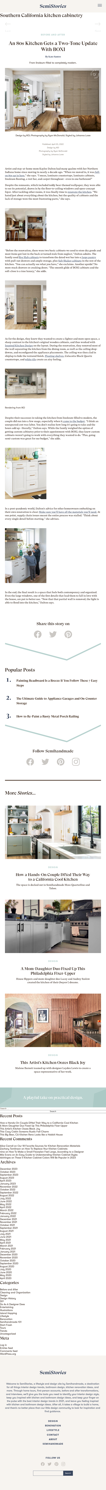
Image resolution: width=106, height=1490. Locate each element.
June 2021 (5, 1236)
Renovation (6, 1319)
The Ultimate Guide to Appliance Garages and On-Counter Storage (56, 701)
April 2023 (5, 1180)
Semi (53, 6)
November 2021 (8, 1222)
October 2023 (7, 1172)
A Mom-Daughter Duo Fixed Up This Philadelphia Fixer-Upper (53, 971)
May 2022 (5, 1204)
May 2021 (5, 1240)
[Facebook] (42, 1464)
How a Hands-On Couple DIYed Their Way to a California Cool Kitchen (53, 877)
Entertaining (6, 1307)
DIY (2, 1301)
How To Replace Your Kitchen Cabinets (46, 1148)
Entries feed (6, 1348)
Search (68, 1473)
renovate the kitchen (79, 191)
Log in (3, 1345)
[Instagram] (63, 1464)
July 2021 (5, 1234)
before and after (53, 34)
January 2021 (7, 1251)
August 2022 (7, 1195)
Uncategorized (8, 1333)
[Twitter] (49, 1463)
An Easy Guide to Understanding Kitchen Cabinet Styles (47, 1154)
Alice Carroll (6, 1145)
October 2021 (7, 1225)
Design (53, 867)
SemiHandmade (53, 1444)
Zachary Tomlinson (10, 1148)
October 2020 (7, 1260)
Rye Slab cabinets (29, 257)
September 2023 (9, 1174)
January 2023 (8, 1183)
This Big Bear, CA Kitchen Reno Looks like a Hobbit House (31, 1134)
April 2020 (5, 1278)
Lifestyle (4, 1316)
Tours (3, 1328)
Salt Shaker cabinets (70, 260)
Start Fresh (6, 1325)
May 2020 (5, 1275)
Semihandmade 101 (11, 1322)
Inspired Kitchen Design (19, 345)
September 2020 (9, 1263)
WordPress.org (8, 1354)
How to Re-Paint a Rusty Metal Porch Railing (47, 716)
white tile (30, 359)
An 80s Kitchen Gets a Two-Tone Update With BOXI (53, 46)
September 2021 (9, 1228)
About (53, 1439)
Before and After (9, 1289)
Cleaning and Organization (15, 1292)
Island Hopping (8, 1313)
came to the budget (74, 421)
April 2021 (5, 1242)
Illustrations (6, 1310)
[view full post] (53, 832)
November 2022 (9, 1186)
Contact (53, 1435)
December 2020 (9, 1254)
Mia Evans (5, 1154)
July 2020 (5, 1269)
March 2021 (6, 1245)
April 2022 (5, 1207)
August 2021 (7, 1231)
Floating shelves (54, 356)
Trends (3, 1331)
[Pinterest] (56, 1464)
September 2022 (9, 1192)
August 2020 (7, 1266)
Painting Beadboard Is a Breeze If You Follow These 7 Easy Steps (57, 683)
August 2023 (7, 1177)
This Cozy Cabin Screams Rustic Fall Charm (24, 1131)
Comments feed (9, 1351)
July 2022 (5, 1198)
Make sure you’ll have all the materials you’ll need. (68, 512)
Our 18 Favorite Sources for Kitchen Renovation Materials (49, 1145)
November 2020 (9, 1257)
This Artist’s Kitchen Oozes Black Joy (53, 1062)
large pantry (88, 257)
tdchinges (5, 1157)
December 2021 (8, 1219)
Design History (8, 1298)
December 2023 (8, 1169)
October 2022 (7, 1189)
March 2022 (6, 1210)
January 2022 (8, 1216)
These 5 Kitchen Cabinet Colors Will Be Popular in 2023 (45, 1157)
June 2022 (6, 1201)
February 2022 (8, 1213)
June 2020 (6, 1272)
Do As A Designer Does (12, 1304)
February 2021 (8, 1248)
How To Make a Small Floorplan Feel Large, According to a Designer (46, 1151)
